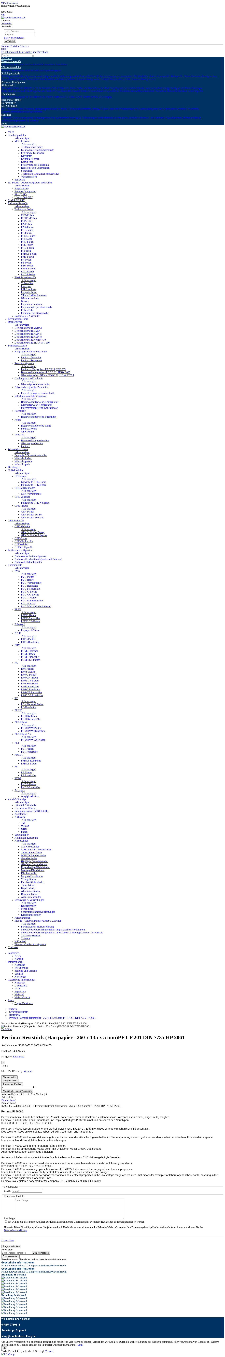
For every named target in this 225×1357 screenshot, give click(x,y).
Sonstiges (6, 114)
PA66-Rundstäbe (30, 686)
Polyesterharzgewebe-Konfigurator (39, 407)
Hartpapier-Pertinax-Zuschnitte (28, 79)
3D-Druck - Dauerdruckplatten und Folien (30, 182)
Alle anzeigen (21, 138)
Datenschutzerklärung (15, 1230)
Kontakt (18, 958)
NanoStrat (19, 964)
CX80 (11, 132)
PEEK (10, 97)
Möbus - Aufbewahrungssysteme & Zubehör (37, 920)
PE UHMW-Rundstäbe (33, 731)
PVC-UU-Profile (30, 594)
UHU (24, 828)
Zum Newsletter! (41, 1253)
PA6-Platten (27, 668)
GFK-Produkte (16, 520)
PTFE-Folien (28, 268)
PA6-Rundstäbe (29, 683)
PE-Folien (26, 233)
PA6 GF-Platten (29, 677)
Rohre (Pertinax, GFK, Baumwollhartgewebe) (131, 79)
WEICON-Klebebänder (64, 88)
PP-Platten (26, 772)
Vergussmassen (34, 111)
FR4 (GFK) (20, 194)
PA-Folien (26, 224)
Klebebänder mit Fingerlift (189, 91)
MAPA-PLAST (16, 200)
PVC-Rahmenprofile (32, 600)
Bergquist (56, 70)
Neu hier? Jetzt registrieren (15, 46)
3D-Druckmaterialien (12, 108)
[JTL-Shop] (7, 1354)
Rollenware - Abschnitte (54, 64)
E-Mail (7, 1190)
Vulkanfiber (27, 283)
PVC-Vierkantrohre (31, 582)
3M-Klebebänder (86, 88)
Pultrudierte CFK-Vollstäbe (35, 502)
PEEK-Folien (28, 236)
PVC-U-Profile (29, 591)
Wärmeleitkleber (27, 70)
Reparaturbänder (146, 91)
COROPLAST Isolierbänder (37, 88)
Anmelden (10, 41)
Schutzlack (181, 108)
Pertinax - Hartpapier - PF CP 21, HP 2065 (43, 369)
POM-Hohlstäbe (29, 651)
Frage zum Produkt (12, 1084)
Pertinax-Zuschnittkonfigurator (30, 556)
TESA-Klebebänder (11, 88)
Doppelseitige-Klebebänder (178, 88)
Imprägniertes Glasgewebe (35, 313)
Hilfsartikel (143, 117)
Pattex (24, 831)
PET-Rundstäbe (29, 751)
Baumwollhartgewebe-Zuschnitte (38, 416)
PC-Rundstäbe (28, 707)
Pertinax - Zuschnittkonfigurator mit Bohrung (38, 559)
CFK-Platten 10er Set (32, 517)
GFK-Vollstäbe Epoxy (32, 532)
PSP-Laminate (28, 289)
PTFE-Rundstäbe (30, 642)
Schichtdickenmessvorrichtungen (38, 911)
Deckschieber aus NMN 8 (28, 336)
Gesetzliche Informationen (21, 979)
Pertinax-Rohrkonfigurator (28, 562)
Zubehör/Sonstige (17, 799)
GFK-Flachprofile (23, 541)
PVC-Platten (27, 576)
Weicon (25, 825)
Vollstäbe (19, 434)
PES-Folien (27, 244)
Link (80, 1344)
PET (81, 97)
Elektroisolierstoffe (11, 61)
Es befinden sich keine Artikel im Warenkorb (24, 52)
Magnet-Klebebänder (42, 91)
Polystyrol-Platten (30, 630)
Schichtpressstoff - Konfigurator (18, 76)
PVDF (98, 97)
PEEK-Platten (28, 615)
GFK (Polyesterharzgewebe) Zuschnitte (111, 76)
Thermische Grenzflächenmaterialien (40, 173)
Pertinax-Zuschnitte (31, 357)
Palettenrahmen (105, 117)
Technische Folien (10, 64)
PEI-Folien (26, 238)
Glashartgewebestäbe (32, 443)
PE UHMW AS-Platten (33, 739)
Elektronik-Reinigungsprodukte (39, 108)
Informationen (15, 961)
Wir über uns (21, 967)
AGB (17, 988)
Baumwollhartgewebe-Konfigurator (39, 402)
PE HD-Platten (29, 716)
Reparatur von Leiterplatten (35, 167)
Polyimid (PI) (21, 188)
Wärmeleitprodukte (11, 67)
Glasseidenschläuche (22, 117)
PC (40, 97)
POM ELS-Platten (30, 659)
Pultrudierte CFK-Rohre (33, 485)
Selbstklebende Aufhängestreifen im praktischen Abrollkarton (53, 929)
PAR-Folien (27, 227)
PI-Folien (26, 250)
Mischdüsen (27, 908)
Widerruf (19, 994)
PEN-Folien (27, 241)
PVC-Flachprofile (30, 588)
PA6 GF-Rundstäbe (31, 692)
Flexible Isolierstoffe (31, 64)
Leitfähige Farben (99, 108)
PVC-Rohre (27, 579)
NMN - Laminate (30, 298)
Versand (28, 1071)
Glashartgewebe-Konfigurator (36, 404)
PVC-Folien (27, 271)
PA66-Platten (28, 671)
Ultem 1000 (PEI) (23, 197)
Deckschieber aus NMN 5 (28, 333)
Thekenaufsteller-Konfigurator (165, 117)
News (4, 123)
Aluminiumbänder (128, 91)
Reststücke (50, 79)
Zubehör (25, 938)
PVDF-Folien (28, 274)
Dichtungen (14, 467)
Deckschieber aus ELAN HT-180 (32, 342)
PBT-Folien (27, 230)
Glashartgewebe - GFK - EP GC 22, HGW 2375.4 (47, 375)
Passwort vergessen (14, 37)
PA (37, 97)
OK (4, 1348)
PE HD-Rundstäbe (31, 719)
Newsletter (20, 976)
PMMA (88, 97)
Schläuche (19, 179)
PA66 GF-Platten (30, 680)
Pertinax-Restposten (31, 360)
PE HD (46, 97)
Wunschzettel (9, 1077)
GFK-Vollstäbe (22, 526)
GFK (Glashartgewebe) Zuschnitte (72, 76)
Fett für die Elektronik (67, 108)
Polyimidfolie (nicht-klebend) (36, 307)
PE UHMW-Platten (31, 728)
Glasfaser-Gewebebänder (150, 88)
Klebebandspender (31, 914)
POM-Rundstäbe (30, 656)
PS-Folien (26, 262)
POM (33, 97)
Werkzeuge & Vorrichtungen (82, 117)
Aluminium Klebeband (26, 837)
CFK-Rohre (20, 476)
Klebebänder (8, 85)
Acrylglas (107, 97)
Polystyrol (18, 97)
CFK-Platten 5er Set (31, 514)
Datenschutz (20, 985)
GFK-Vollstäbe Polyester (34, 535)
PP (93, 97)
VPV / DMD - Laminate (34, 295)
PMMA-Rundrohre (31, 760)
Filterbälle (6, 117)
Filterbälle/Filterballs (25, 805)
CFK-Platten (21, 505)
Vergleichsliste (10, 1080)
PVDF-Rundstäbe (30, 787)
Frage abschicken (11, 1246)
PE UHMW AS (71, 97)
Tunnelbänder (97, 91)
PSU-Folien (27, 265)
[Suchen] (33, 55)
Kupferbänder (112, 91)
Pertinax (25, 446)
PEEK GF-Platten (30, 621)
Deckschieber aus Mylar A (28, 327)
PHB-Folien (27, 247)
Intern (11, 1000)
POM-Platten (28, 653)
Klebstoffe (84, 108)
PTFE (27, 97)
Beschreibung (8, 1100)
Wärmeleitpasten (10, 70)
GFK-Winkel (21, 544)
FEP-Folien (27, 221)
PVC (4, 97)
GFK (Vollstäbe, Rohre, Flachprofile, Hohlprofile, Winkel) (162, 76)
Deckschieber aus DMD (27, 330)
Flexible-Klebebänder (79, 91)
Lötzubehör (114, 108)
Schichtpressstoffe (10, 73)
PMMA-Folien (29, 253)
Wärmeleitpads (43, 70)
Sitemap (18, 973)
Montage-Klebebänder (32, 870)
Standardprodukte (17, 135)
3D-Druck (6, 58)
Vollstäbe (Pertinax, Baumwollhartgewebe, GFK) (81, 79)
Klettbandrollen (23, 91)
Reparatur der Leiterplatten (162, 108)
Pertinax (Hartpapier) (25, 191)
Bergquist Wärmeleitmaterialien (30, 455)
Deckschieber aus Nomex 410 (30, 339)
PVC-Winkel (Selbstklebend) (36, 606)
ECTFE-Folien (29, 218)
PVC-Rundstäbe (29, 585)
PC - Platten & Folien (32, 704)
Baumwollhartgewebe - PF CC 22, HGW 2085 (45, 372)
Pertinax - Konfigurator (13, 82)
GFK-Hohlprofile (23, 547)
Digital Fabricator (23, 1003)
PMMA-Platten (29, 763)
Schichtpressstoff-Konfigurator (30, 396)
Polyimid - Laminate (31, 304)
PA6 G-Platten (28, 674)
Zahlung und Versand (25, 970)
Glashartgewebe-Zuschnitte (28, 378)
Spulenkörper (120, 117)
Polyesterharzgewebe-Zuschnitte (31, 387)
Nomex (25, 301)
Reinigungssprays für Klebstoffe (50, 117)
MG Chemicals (9, 105)
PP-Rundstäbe (28, 775)
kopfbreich (13, 953)
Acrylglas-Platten (30, 796)
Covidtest (13, 947)
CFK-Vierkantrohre (24, 487)
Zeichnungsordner (30, 935)
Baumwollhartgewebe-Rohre (36, 425)
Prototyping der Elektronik (134, 108)
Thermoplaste (8, 94)
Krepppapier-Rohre (11, 99)
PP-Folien (26, 259)
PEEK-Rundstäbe (30, 618)
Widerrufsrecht (22, 997)
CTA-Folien (27, 215)
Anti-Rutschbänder (165, 91)
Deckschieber (8, 102)
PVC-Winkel (28, 603)
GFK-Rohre (27, 431)
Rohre (17, 419)
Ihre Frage (9, 1218)
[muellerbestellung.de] (13, 17)
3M (23, 822)
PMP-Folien (27, 256)
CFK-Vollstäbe (22, 496)
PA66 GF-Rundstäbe (32, 695)
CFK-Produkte (15, 470)
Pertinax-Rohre (29, 428)
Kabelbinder (187, 117)
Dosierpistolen (28, 905)
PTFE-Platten (28, 639)
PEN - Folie (27, 310)
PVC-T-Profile (28, 597)
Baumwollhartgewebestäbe (35, 440)
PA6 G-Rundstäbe (30, 689)
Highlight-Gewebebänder (124, 88)
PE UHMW (56, 97)
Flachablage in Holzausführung (37, 926)
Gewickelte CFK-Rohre (33, 482)
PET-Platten (27, 748)
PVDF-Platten (28, 784)
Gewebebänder (103, 88)
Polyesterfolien (29, 292)
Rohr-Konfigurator (44, 76)
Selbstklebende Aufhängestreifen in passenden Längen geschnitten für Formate (62, 932)
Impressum (20, 991)
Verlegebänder (60, 91)
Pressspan (26, 286)
